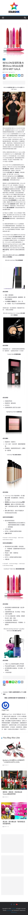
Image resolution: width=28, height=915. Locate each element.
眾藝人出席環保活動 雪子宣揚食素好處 (14, 698)
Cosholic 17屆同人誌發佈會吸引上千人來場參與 (14, 693)
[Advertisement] (15, 82)
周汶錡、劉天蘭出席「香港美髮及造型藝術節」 (14, 823)
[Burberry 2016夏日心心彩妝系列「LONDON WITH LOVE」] (14, 742)
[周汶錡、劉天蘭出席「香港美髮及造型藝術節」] (14, 803)
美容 (4, 59)
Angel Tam (12, 72)
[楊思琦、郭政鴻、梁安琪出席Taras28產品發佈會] (14, 771)
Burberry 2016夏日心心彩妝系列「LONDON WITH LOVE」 (13, 761)
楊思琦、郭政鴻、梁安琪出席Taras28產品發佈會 (12, 793)
